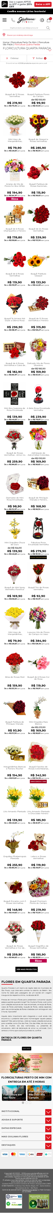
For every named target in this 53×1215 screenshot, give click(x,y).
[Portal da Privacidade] (14, 1198)
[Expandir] (49, 50)
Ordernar (14, 58)
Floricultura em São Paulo (12, 1096)
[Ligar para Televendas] (13, 20)
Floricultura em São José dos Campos (38, 1094)
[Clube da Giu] (26, 1072)
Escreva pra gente (29, 1190)
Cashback (42, 20)
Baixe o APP (43, 4)
